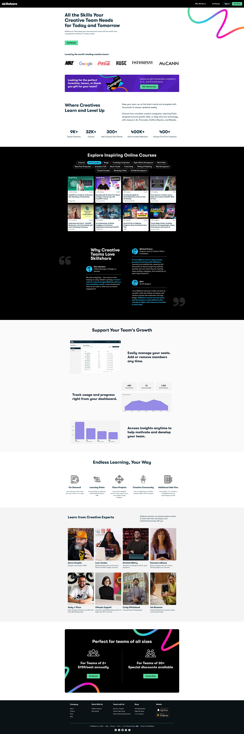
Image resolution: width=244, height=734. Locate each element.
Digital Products (139, 711)
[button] (206, 3)
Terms (119, 726)
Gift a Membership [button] (149, 87)
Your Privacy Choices (129, 726)
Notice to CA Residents (147, 726)
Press (71, 714)
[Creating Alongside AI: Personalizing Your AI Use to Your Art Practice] (136, 189)
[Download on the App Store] (165, 710)
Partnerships (95, 711)
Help (107, 726)
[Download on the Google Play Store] (165, 715)
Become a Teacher (118, 708)
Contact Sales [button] (151, 676)
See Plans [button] (237, 4)
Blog (71, 716)
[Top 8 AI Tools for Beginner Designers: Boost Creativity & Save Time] (136, 217)
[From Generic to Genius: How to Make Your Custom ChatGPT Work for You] (163, 189)
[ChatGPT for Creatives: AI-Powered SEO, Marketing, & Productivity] (81, 189)
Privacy (112, 726)
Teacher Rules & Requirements (122, 714)
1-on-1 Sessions (139, 714)
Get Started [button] (71, 43)
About (72, 708)
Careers (72, 711)
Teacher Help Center (119, 711)
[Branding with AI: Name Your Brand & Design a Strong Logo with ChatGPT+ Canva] (108, 189)
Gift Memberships (140, 708)
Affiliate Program (97, 708)
